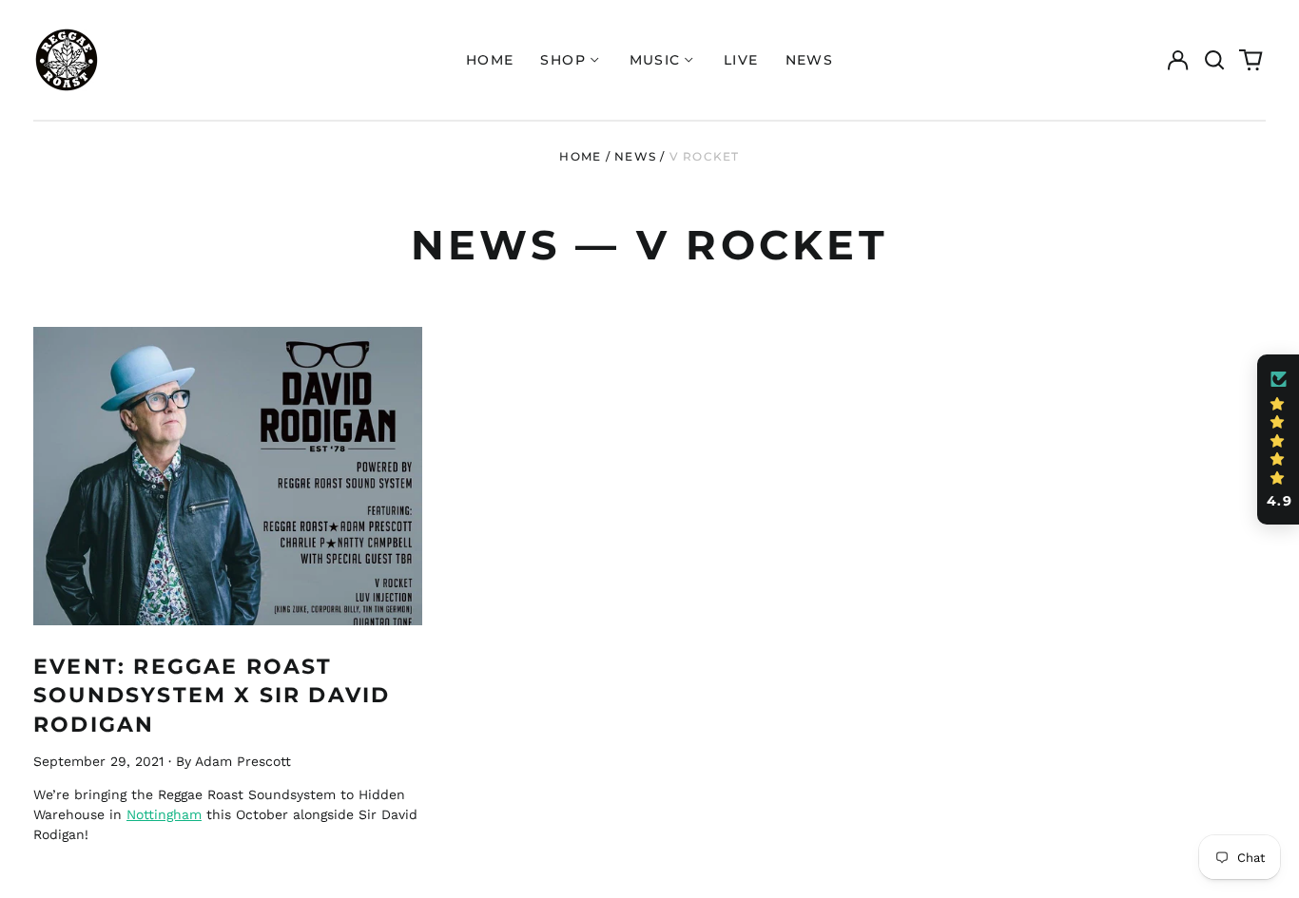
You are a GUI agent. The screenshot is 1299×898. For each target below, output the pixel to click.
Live (741, 59)
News (809, 59)
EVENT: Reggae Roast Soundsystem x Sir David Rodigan (211, 695)
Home (490, 59)
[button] (1214, 60)
